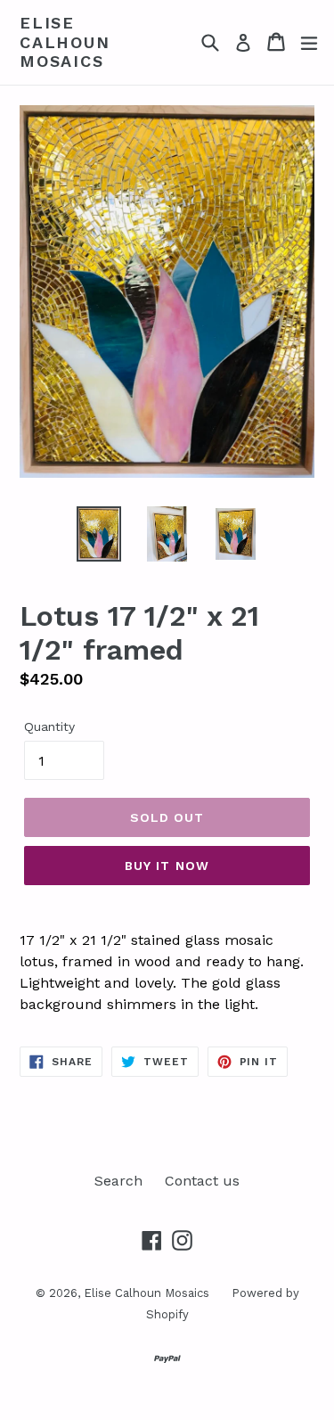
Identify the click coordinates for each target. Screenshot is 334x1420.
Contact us (202, 1180)
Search (118, 1180)
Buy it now (167, 865)
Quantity (49, 726)
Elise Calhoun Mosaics (65, 41)
